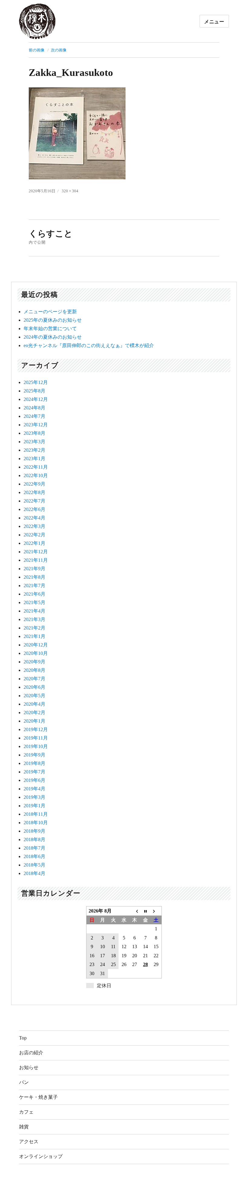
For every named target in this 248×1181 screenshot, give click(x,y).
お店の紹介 (31, 1052)
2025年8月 (34, 390)
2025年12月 (36, 382)
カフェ (26, 1111)
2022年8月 (34, 492)
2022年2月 (34, 534)
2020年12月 (36, 644)
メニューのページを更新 (50, 311)
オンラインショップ (41, 1156)
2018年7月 (34, 848)
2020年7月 (34, 678)
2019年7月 (34, 771)
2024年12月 (36, 399)
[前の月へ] (134, 911)
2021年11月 (36, 560)
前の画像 (36, 50)
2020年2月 (34, 712)
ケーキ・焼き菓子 (38, 1097)
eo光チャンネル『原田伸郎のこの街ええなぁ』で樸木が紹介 (89, 345)
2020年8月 (34, 670)
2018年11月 (36, 814)
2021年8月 (34, 577)
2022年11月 (36, 467)
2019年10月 (36, 746)
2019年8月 (34, 763)
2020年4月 (34, 704)
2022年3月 (34, 526)
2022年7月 (34, 500)
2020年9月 (34, 661)
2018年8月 (34, 839)
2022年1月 (34, 543)
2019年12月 (36, 729)
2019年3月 (34, 797)
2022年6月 (34, 509)
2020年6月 (34, 687)
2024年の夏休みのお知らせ (53, 337)
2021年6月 (34, 594)
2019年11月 (36, 737)
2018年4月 (34, 873)
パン (24, 1082)
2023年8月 (34, 433)
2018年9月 (34, 831)
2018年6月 (34, 856)
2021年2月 (34, 627)
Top (23, 1037)
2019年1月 (34, 805)
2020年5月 (34, 695)
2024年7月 (34, 416)
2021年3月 (34, 619)
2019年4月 (34, 788)
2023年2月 (34, 450)
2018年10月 (36, 822)
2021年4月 (34, 610)
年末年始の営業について (50, 328)
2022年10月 (36, 475)
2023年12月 (36, 424)
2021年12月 (36, 551)
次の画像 (59, 50)
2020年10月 (36, 653)
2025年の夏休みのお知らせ (53, 320)
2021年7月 (34, 585)
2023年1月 (34, 458)
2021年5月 (34, 602)
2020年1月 (34, 721)
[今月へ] (145, 911)
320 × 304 (70, 191)
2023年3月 (34, 441)
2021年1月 (34, 636)
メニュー (214, 21)
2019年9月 (34, 754)
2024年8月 (34, 407)
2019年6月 (34, 780)
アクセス (28, 1141)
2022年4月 (34, 517)
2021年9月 (34, 568)
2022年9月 (34, 483)
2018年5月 (34, 864)
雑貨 (24, 1126)
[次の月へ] (156, 911)
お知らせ (28, 1067)
